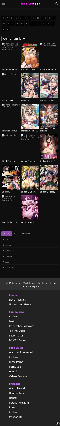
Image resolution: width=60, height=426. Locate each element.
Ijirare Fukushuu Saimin (13, 130)
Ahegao (8, 256)
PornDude (15, 366)
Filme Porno (16, 362)
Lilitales (43, 130)
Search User (16, 335)
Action (8, 245)
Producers (26, 234)
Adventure (9, 250)
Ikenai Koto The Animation (33, 130)
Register (14, 316)
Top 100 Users (17, 330)
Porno (12, 407)
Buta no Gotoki (28, 69)
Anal (7, 262)
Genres (6, 234)
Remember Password (21, 326)
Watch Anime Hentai (21, 352)
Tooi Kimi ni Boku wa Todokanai (17, 222)
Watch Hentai (17, 388)
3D (6, 239)
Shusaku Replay (47, 191)
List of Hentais (17, 299)
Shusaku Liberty (28, 191)
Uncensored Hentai (20, 304)
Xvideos (13, 357)
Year (16, 234)
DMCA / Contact (18, 340)
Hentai (13, 398)
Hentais (13, 371)
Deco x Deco (7, 100)
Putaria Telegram (19, 402)
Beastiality (9, 267)
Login (12, 321)
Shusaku (6, 191)
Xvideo (13, 412)
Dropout (25, 100)
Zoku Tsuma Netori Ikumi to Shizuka (38, 222)
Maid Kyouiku (8, 161)
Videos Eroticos (18, 376)
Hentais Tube (17, 393)
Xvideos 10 (15, 417)
